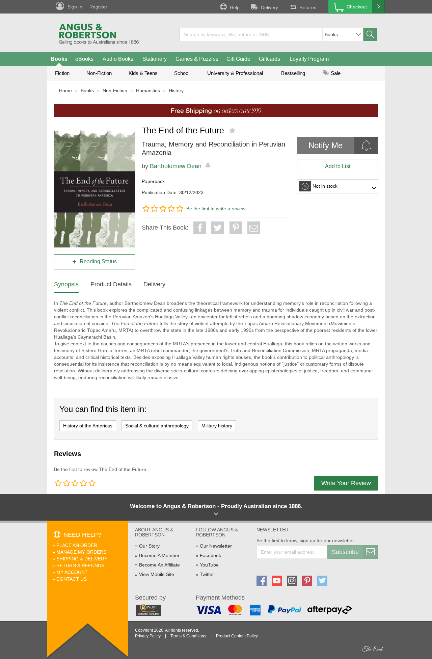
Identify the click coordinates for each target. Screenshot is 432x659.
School (181, 73)
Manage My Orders (81, 552)
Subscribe (345, 552)
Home (65, 90)
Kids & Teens (143, 73)
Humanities (148, 90)
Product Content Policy (237, 636)
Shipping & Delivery (81, 558)
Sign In (75, 6)
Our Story (149, 546)
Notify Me (325, 145)
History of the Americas (87, 425)
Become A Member (159, 555)
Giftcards (269, 59)
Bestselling (293, 73)
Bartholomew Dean (175, 166)
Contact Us (71, 579)
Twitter (207, 574)
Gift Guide (238, 59)
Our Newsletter (216, 546)
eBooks (84, 59)
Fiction (62, 73)
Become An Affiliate (159, 565)
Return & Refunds (80, 565)
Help (235, 7)
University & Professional (235, 73)
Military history (216, 425)
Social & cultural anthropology (157, 425)
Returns (307, 7)
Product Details (111, 284)
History (176, 90)
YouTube (209, 565)
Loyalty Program (309, 59)
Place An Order (76, 545)
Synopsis (66, 284)
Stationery (154, 59)
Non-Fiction (99, 73)
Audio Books (118, 59)
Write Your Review (346, 483)
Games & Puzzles (197, 59)
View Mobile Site (156, 574)
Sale (335, 73)
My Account (72, 572)
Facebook (210, 555)
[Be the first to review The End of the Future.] (233, 130)
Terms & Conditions (188, 636)
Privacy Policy (148, 636)
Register (98, 6)
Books (59, 59)
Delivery (269, 7)
